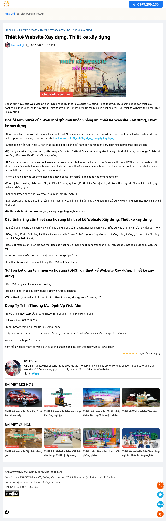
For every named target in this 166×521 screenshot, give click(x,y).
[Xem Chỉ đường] (160, 514)
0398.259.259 (147, 4)
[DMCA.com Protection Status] (12, 495)
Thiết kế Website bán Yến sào (139, 411)
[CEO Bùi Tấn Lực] (13, 368)
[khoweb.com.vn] (25, 373)
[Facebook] (29, 373)
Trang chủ (9, 13)
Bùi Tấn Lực (18, 45)
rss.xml (40, 13)
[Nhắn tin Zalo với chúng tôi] (160, 505)
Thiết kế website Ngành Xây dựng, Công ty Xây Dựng (83, 138)
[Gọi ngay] (160, 485)
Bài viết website (26, 13)
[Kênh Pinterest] (7, 513)
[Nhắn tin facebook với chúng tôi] (160, 495)
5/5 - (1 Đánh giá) (150, 353)
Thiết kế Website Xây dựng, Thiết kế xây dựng (57, 37)
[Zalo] (36, 374)
